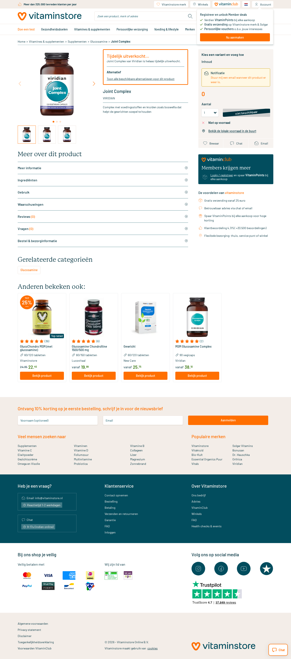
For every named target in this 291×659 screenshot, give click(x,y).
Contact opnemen (116, 495)
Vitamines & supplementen (92, 29)
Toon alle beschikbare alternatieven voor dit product (140, 79)
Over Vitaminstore (209, 485)
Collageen (136, 450)
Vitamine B (137, 446)
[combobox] (145, 16)
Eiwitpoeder (25, 455)
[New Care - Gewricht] (145, 317)
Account (265, 4)
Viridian (109, 98)
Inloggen (110, 532)
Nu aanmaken (235, 37)
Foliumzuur (81, 455)
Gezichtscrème (27, 459)
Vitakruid (197, 450)
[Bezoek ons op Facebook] (221, 568)
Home (21, 41)
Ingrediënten (27, 180)
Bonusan (238, 450)
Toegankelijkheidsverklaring (36, 642)
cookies (152, 648)
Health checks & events (207, 526)
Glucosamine (98, 41)
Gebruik (23, 192)
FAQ (107, 526)
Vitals (195, 463)
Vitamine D (81, 450)
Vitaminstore (200, 446)
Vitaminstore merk (174, 4)
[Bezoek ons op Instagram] (198, 568)
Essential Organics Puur (207, 459)
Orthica (237, 459)
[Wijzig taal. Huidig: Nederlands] (246, 4)
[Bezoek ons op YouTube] (244, 568)
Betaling (110, 507)
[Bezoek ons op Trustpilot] (266, 568)
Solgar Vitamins (242, 446)
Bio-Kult (197, 455)
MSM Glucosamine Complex (193, 346)
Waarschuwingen (30, 204)
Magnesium (137, 459)
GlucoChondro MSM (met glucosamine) (36, 348)
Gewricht (129, 346)
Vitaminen (80, 446)
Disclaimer (25, 636)
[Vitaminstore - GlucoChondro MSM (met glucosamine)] (42, 317)
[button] (42, 341)
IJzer (133, 455)
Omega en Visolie (29, 463)
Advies (196, 501)
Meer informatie (29, 168)
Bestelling (111, 501)
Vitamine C (25, 450)
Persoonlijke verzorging (132, 29)
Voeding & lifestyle (166, 29)
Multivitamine (83, 459)
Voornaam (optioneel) (34, 420)
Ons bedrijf (199, 495)
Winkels (203, 4)
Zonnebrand (138, 463)
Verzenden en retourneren (121, 514)
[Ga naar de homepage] (50, 16)
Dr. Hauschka (241, 455)
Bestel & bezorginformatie (37, 241)
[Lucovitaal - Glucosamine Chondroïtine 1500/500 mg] (94, 317)
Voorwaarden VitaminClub (35, 648)
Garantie (110, 520)
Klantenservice (119, 485)
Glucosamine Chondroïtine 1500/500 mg (89, 348)
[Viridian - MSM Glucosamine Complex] (197, 317)
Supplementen (77, 41)
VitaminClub (200, 507)
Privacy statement (29, 630)
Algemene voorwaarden (33, 623)
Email (109, 420)
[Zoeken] (190, 16)
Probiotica (81, 463)
